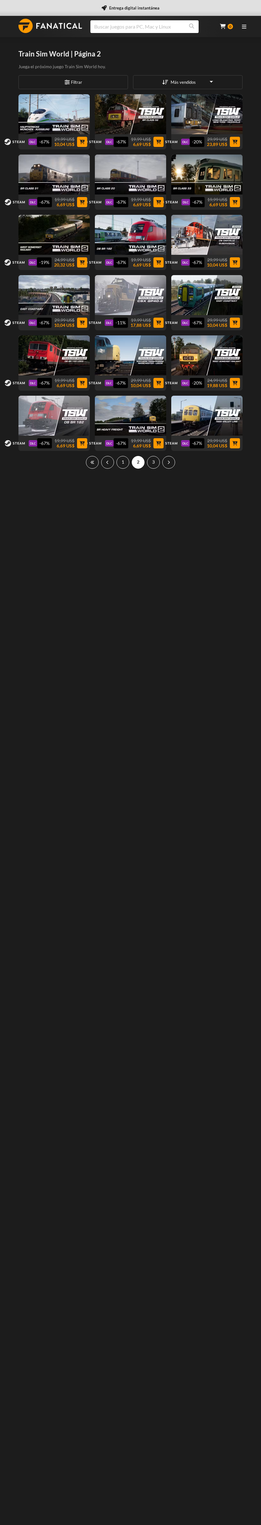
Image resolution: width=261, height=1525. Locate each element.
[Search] (192, 26)
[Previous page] (107, 462)
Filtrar (76, 82)
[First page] (92, 462)
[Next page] (168, 462)
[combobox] (151, 26)
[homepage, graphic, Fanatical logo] (50, 26)
